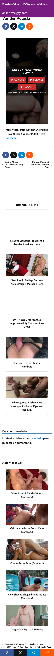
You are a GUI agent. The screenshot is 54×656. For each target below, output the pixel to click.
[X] (13, 26)
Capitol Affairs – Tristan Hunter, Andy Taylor (14, 164)
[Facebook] (5, 26)
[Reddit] (29, 26)
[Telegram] (21, 26)
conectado (36, 438)
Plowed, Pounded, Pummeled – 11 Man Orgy (40, 164)
